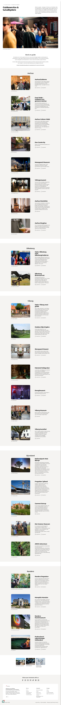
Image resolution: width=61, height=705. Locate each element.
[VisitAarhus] (8, 686)
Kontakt (27, 691)
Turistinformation (29, 694)
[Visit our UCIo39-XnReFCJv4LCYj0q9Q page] (28, 680)
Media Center (38, 692)
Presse (37, 691)
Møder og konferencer (50, 693)
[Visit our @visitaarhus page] (33, 680)
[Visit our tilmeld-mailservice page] (30, 680)
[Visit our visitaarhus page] (22, 680)
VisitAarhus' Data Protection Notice (52, 702)
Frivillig (48, 691)
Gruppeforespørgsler (7, 4)
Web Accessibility (43, 702)
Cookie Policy (37, 702)
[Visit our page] (25, 680)
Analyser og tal (38, 693)
